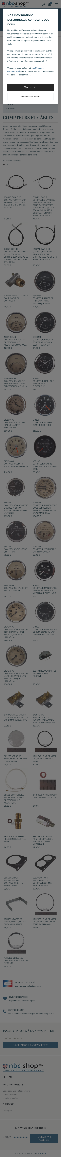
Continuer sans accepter (30, 96)
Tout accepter (30, 87)
